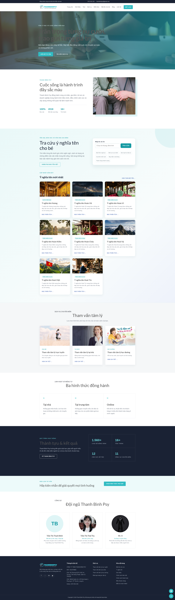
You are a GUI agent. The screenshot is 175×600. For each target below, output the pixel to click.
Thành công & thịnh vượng (102, 160)
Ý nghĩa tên (119, 569)
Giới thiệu (78, 7)
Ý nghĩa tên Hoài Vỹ (115, 241)
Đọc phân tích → (47, 214)
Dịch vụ (89, 7)
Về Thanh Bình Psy (48, 456)
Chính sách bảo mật (121, 575)
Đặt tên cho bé (105, 7)
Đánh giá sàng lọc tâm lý (99, 575)
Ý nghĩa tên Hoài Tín (83, 280)
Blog (113, 7)
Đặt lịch (128, 7)
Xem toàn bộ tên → (128, 178)
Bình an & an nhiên (113, 152)
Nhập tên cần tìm (100, 141)
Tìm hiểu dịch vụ (62, 54)
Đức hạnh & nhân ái (126, 152)
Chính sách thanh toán (122, 578)
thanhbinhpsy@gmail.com (103, 1)
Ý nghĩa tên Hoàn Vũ (83, 203)
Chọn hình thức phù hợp (115, 483)
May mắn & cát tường (114, 156)
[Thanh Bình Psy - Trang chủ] (48, 7)
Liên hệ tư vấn (45, 54)
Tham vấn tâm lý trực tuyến (53, 352)
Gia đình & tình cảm (101, 156)
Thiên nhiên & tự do (80, 199)
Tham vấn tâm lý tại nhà (84, 352)
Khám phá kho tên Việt (50, 164)
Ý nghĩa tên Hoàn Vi (115, 203)
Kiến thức (96, 7)
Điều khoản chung (121, 581)
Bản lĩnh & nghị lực (101, 152)
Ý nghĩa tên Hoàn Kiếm (51, 241)
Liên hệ (119, 7)
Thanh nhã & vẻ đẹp (80, 238)
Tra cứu (125, 145)
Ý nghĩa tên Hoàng (49, 203)
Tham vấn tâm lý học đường (118, 352)
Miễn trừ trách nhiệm (121, 583)
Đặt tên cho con (120, 567)
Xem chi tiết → (47, 361)
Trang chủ (70, 7)
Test (84, 7)
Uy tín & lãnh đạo (47, 199)
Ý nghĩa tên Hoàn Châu (84, 241)
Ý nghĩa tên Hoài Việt (51, 280)
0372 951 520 (91, 1)
